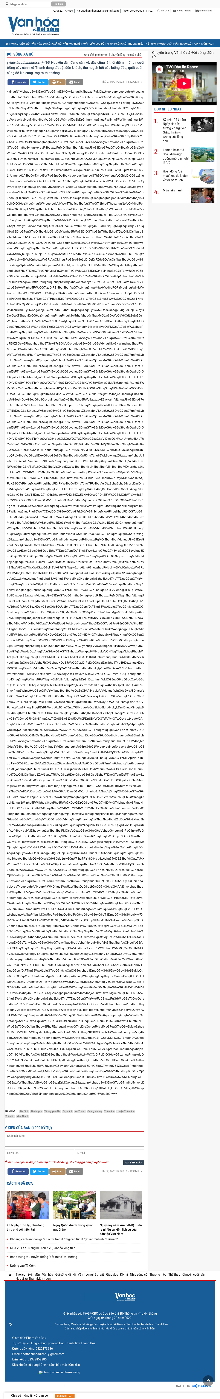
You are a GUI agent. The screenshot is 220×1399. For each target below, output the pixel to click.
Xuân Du (9, 1116)
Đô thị (105, 43)
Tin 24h (164, 10)
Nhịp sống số (118, 43)
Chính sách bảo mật (54, 1364)
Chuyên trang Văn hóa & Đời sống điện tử (183, 54)
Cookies (74, 1364)
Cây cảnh (67, 1111)
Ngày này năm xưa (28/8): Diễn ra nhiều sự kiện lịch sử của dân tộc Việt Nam (121, 1230)
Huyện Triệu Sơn (125, 1111)
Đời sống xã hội (52, 43)
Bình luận (66, 1396)
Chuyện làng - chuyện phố (126, 54)
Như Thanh (22, 1116)
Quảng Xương (94, 1111)
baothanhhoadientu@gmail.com (100, 10)
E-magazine (205, 10)
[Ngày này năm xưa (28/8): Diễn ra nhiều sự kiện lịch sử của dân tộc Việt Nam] (121, 1205)
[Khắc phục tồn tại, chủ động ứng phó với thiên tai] (28, 1205)
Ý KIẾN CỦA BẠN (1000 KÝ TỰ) (28, 1128)
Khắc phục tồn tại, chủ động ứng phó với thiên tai (25, 1227)
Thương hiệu (135, 43)
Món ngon (207, 43)
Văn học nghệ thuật (76, 43)
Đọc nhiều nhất (168, 109)
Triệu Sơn (109, 1111)
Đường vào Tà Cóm (22, 1265)
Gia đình (24, 1111)
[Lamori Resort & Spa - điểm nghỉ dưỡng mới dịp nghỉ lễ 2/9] (202, 154)
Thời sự (13, 43)
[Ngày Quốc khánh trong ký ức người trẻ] (74, 1205)
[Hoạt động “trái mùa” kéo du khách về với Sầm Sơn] (202, 176)
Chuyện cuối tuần (168, 43)
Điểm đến (25, 43)
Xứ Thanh (80, 1111)
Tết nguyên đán (52, 1111)
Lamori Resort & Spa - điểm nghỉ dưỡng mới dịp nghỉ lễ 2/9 (175, 156)
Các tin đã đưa (20, 1183)
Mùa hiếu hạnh (173, 190)
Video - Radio (183, 10)
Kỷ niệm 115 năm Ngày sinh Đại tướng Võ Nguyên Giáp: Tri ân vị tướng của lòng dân (174, 130)
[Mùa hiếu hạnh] (202, 195)
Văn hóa (36, 43)
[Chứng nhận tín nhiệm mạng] (59, 1372)
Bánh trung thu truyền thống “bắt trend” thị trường (43, 1257)
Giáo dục (95, 43)
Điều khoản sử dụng (25, 1364)
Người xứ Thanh (190, 43)
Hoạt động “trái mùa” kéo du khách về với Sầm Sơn (175, 176)
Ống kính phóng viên (96, 54)
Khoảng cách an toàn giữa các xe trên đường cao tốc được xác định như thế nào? (64, 1239)
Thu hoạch (36, 1111)
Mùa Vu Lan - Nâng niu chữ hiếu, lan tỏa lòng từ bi (43, 1248)
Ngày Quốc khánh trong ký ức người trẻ (73, 1227)
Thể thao (150, 43)
